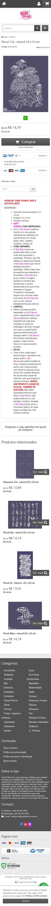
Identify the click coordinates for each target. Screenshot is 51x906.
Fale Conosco (10, 748)
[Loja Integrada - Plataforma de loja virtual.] (25, 882)
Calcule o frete (8, 181)
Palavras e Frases (38, 700)
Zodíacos (33, 726)
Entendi (25, 901)
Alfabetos (8, 675)
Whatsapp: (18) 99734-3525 (16, 813)
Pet (30, 713)
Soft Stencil (46, 47)
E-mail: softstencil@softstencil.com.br (20, 816)
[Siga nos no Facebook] (21, 824)
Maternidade (35, 687)
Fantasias (9, 696)
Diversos (8, 687)
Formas (7, 709)
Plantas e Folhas (37, 718)
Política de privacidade (14, 752)
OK (33, 188)
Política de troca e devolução (17, 756)
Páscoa (33, 705)
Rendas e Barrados (38, 722)
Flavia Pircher (11, 700)
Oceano (33, 696)
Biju (6, 683)
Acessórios (9, 670)
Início (6, 37)
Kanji (31, 670)
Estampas (9, 692)
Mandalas (34, 683)
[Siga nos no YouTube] (25, 824)
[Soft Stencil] (25, 15)
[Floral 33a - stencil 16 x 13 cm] (25, 523)
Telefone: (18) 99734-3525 (15, 811)
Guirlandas (9, 722)
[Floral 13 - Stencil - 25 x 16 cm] (25, 573)
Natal (31, 692)
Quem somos (10, 761)
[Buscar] (37, 28)
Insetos (7, 730)
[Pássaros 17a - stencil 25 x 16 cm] (25, 472)
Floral (12, 37)
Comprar (28, 142)
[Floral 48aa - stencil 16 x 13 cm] (25, 623)
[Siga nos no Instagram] (30, 824)
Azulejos (8, 679)
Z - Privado (34, 730)
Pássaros (33, 709)
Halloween (9, 726)
